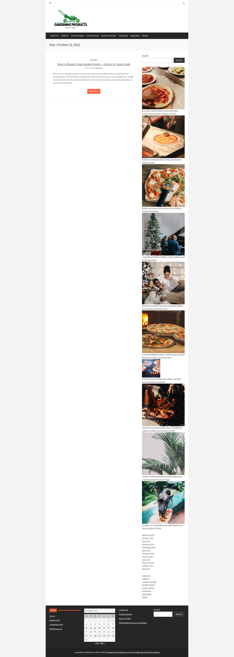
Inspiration (135, 36)
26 (95, 636)
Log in (52, 616)
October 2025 (147, 538)
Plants (145, 36)
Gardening (123, 36)
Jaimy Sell (99, 68)
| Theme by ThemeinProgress (118, 652)
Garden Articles (125, 614)
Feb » (102, 643)
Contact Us (123, 610)
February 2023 (148, 563)
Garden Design (77, 36)
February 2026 (148, 535)
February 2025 (148, 544)
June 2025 (146, 541)
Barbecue (55, 36)
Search (145, 56)
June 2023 (146, 560)
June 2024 (146, 550)
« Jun (97, 643)
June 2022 (146, 569)
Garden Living (92, 36)
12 (95, 628)
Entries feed (54, 620)
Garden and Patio (108, 36)
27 (100, 636)
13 (99, 628)
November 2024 (149, 547)
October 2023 (147, 557)
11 (91, 628)
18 (91, 632)
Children (65, 36)
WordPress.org (55, 629)
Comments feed (56, 625)
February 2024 (148, 553)
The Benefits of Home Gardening (133, 623)
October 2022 (147, 566)
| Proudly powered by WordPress (146, 652)
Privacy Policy (125, 619)
